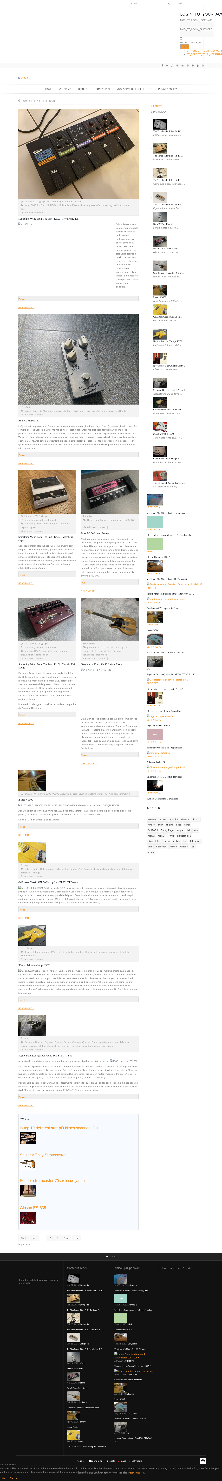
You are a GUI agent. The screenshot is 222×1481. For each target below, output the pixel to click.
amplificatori (155, 756)
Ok (3, 1478)
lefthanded (88, 654)
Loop (96, 520)
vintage (36, 872)
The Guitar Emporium (96, 952)
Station (103, 520)
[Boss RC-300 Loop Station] (110, 492)
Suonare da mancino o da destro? (163, 799)
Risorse (83, 89)
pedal (167, 841)
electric (103, 651)
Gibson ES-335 (33, 1208)
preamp (63, 651)
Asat (80, 869)
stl (55, 1046)
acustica (82, 794)
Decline (14, 1478)
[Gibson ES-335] (28, 1217)
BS (64, 411)
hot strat (76, 1046)
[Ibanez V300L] (78, 780)
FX (40, 411)
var (26, 865)
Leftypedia (154, 507)
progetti (152, 588)
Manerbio (48, 411)
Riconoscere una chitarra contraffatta (164, 711)
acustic (73, 794)
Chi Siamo (65, 89)
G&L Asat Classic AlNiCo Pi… (167, 317)
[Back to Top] (203, 1461)
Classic (88, 869)
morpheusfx (33, 527)
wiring (151, 852)
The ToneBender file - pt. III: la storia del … (85, 1310)
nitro (172, 835)
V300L (55, 794)
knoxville (105, 647)
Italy (69, 411)
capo (23, 527)
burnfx (28, 411)
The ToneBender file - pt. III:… (168, 156)
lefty (35, 101)
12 (112, 647)
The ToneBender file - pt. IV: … (168, 131)
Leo (67, 869)
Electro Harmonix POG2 (158, 557)
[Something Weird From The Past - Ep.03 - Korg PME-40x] (78, 154)
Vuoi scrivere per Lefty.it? (134, 89)
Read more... (26, 307)
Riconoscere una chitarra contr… (169, 366)
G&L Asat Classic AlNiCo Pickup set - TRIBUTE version (48, 882)
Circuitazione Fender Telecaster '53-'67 (165, 689)
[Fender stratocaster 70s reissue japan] (28, 1190)
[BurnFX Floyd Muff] (78, 359)
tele (110, 651)
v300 (48, 794)
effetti (27, 407)
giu (44, 201)
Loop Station (115, 520)
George (50, 869)
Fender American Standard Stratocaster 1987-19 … (170, 594)
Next (66, 1238)
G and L (35, 869)
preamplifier (27, 654)
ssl (59, 1046)
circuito (195, 819)
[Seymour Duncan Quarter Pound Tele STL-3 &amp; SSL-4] (78, 1025)
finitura (169, 824)
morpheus (65, 523)
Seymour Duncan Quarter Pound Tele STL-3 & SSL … (172, 674)
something (106, 205)
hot (44, 1046)
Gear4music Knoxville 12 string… (169, 273)
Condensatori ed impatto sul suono (163, 608)
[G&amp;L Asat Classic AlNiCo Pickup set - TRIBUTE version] (78, 852)
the (128, 205)
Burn (35, 411)
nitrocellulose (154, 841)
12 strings (120, 647)
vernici (173, 846)
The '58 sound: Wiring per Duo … (169, 483)
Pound (94, 1042)
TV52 (53, 952)
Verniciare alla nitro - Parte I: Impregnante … (168, 513)
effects (37, 654)
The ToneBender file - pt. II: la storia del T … (85, 1330)
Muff (82, 411)
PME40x (41, 205)
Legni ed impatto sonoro (158, 725)
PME (33, 205)
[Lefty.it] (23, 78)
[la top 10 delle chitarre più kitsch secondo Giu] (28, 1138)
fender (74, 869)
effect (68, 205)
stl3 (63, 1046)
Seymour (29, 1042)
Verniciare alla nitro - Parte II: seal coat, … (168, 652)
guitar (92, 205)
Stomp (42, 651)
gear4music (93, 647)
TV (59, 952)
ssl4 (69, 1046)
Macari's (162, 835)
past (23, 209)
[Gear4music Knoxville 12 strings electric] (110, 619)
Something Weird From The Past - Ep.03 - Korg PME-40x (48, 218)
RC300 (126, 520)
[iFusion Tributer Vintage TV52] (78, 935)
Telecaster (118, 651)
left (72, 952)
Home (48, 89)
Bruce (110, 1046)
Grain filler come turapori (166, 458)
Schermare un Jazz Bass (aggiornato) (164, 748)
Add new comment (34, 212)
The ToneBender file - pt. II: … (168, 180)
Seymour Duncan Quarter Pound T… (170, 390)
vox (192, 846)
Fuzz (88, 411)
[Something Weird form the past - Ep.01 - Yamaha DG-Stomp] (47, 619)
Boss (89, 520)
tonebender (161, 846)
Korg (27, 205)
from (122, 205)
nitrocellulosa (184, 835)
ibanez (41, 794)
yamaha (29, 651)
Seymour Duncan (53, 1042)
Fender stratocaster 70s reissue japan (52, 1180)
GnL (42, 869)
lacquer (180, 830)
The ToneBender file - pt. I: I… (168, 204)
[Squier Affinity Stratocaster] (28, 1164)
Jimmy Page (167, 830)
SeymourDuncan (72, 1042)
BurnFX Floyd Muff (28, 420)
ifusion (28, 952)
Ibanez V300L (25, 799)
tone (150, 846)
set (118, 869)
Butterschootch (28, 955)
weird (116, 205)
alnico (96, 869)
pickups (112, 869)
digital (45, 654)
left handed (101, 654)
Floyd (75, 411)
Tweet (22, 299)
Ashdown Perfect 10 (156, 762)
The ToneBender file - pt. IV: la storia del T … (85, 1291)
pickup (103, 869)
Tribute (125, 869)
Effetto (75, 205)
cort (132, 869)
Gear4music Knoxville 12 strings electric (102, 664)
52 (63, 952)
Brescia (58, 411)
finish (160, 824)
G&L (27, 869)
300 (85, 523)
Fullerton (59, 869)
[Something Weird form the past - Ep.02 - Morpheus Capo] (47, 492)
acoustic (64, 794)
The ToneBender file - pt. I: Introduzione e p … (85, 1349)
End (76, 1238)
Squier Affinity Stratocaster (43, 1155)
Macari (151, 835)
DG (36, 651)
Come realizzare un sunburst (167, 409)
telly (127, 952)
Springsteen (94, 1046)
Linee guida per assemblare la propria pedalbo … (170, 535)
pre (56, 651)
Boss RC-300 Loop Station (95, 533)
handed (79, 952)
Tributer (37, 952)
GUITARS (121, 411)
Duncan (39, 1042)
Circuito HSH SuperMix (164, 434)
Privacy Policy (167, 89)
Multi (61, 205)
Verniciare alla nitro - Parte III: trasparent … (168, 579)
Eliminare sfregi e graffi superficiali (164, 777)
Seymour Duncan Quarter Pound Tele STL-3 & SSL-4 (46, 1055)
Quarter (86, 1042)
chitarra (84, 205)
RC (133, 520)
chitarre (91, 643)
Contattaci (103, 89)
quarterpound (106, 1042)
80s (98, 205)
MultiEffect (52, 205)
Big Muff (96, 411)
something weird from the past (66, 201)
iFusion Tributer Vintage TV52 (34, 965)
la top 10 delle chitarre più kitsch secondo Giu (59, 1128)
